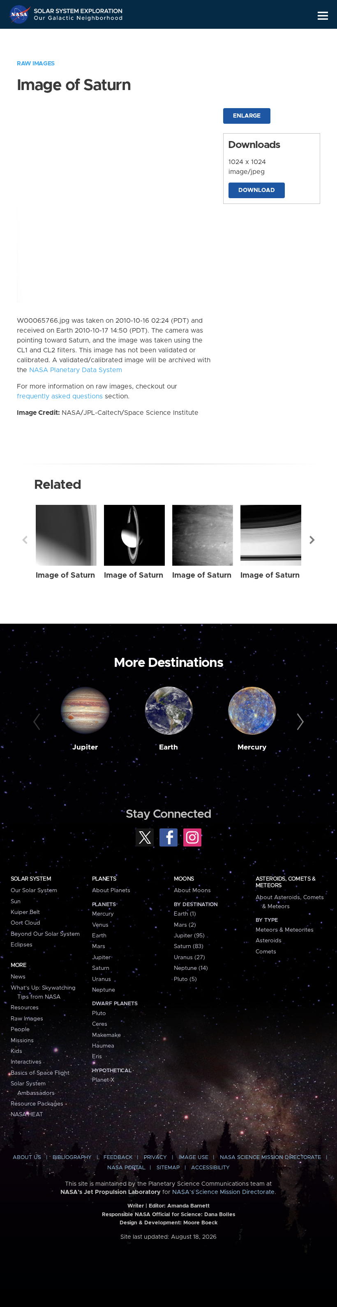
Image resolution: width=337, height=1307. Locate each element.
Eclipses (21, 945)
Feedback (118, 1157)
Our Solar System (34, 890)
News (18, 977)
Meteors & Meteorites (285, 930)
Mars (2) (185, 925)
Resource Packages (37, 1104)
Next (312, 540)
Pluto (99, 1013)
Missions (22, 1040)
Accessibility (210, 1168)
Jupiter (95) (189, 936)
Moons (184, 879)
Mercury (252, 747)
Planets (104, 879)
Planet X (103, 1080)
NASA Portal (126, 1168)
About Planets (111, 890)
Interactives (26, 1062)
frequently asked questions (60, 396)
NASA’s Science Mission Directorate (223, 1192)
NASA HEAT (27, 1114)
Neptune (103, 990)
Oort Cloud (25, 923)
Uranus (101, 979)
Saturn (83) (188, 946)
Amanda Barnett (188, 1206)
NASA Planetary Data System (75, 370)
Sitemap (168, 1168)
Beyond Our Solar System (45, 934)
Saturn (100, 968)
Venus (100, 925)
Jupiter (85, 747)
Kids (16, 1051)
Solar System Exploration (78, 9)
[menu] (323, 16)
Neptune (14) (191, 968)
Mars (98, 946)
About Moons (192, 890)
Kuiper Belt (25, 912)
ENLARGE (247, 116)
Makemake (106, 1035)
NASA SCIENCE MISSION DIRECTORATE (270, 1157)
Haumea (103, 1046)
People (20, 1029)
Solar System (31, 879)
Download (256, 190)
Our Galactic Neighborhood (78, 19)
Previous (24, 540)
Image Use (193, 1157)
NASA (21, 14)
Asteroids (269, 941)
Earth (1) (185, 914)
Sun (16, 901)
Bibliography (72, 1157)
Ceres (99, 1024)
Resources (25, 1008)
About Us (27, 1157)
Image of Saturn (65, 575)
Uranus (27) (189, 957)
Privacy (155, 1157)
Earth (168, 747)
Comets (266, 952)
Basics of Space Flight (40, 1073)
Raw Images (36, 64)
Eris (97, 1056)
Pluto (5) (185, 979)
